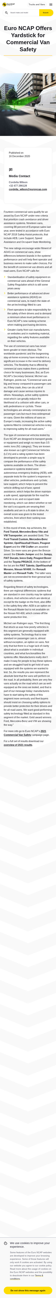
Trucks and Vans (37, 4)
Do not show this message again (28, 1290)
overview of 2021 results (18, 745)
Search (45, 12)
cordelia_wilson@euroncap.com (28, 189)
